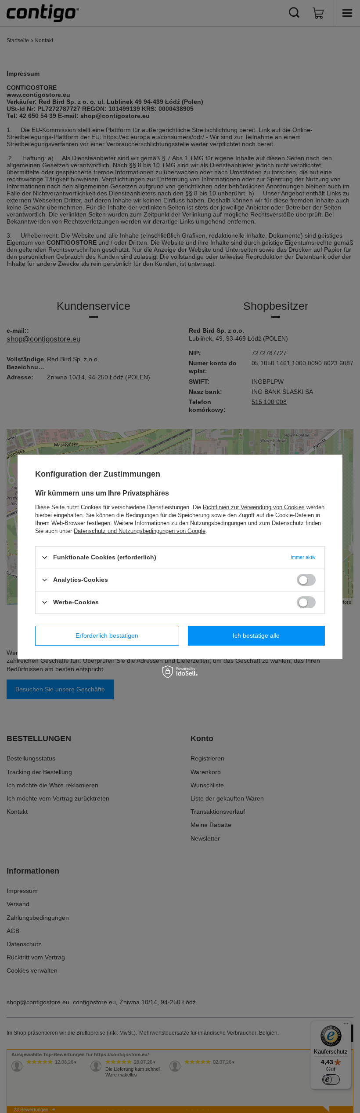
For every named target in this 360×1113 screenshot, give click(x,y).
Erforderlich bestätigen (107, 635)
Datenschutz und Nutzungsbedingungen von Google (139, 530)
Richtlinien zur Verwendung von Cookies (254, 506)
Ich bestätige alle (256, 635)
